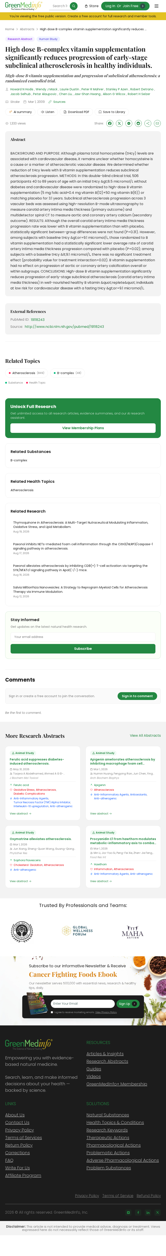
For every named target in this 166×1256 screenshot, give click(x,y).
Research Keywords (107, 1130)
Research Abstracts (107, 1061)
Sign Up (124, 1004)
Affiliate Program (23, 1175)
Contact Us (17, 1122)
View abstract (19, 813)
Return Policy (19, 1145)
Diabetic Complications (29, 793)
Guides (93, 1069)
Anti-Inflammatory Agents (31, 798)
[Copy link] (147, 123)
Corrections (17, 1153)
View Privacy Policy (106, 1012)
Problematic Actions (108, 1153)
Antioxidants (138, 794)
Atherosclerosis (46, 790)
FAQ (9, 1160)
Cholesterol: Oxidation (28, 865)
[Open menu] (156, 6)
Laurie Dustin (69, 89)
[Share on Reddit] (138, 123)
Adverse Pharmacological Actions (122, 1160)
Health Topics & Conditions (115, 1122)
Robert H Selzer (139, 94)
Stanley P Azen (117, 89)
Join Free (130, 5)
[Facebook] (138, 1212)
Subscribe (83, 648)
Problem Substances (108, 1168)
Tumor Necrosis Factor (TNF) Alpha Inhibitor (42, 802)
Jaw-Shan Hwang (87, 94)
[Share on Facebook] (109, 123)
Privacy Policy (19, 1130)
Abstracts (27, 29)
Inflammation (103, 869)
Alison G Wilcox (114, 94)
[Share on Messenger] (128, 123)
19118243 (38, 319)
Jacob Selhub (20, 94)
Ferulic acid (21, 785)
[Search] (74, 6)
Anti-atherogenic (61, 806)
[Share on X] (119, 123)
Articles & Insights (105, 1054)
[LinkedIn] (148, 1212)
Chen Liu (65, 94)
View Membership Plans (83, 428)
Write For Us (17, 1168)
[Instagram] (128, 1212)
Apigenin (100, 785)
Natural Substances (107, 1115)
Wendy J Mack (46, 89)
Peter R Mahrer (92, 89)
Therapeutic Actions (107, 1138)
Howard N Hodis (21, 89)
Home (9, 29)
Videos (93, 1076)
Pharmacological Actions (113, 1145)
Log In (110, 5)
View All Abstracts (145, 735)
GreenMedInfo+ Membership (116, 1084)
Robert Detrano (141, 89)
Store (94, 5)
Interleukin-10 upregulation (31, 806)
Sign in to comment (137, 696)
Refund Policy (149, 1195)
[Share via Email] (157, 123)
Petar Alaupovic (45, 94)
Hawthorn (100, 864)
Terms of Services (23, 1138)
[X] (157, 1212)
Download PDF (78, 112)
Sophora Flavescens (27, 860)
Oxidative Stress (24, 790)
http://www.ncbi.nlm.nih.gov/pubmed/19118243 (64, 326)
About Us (15, 1115)
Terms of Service (117, 1195)
